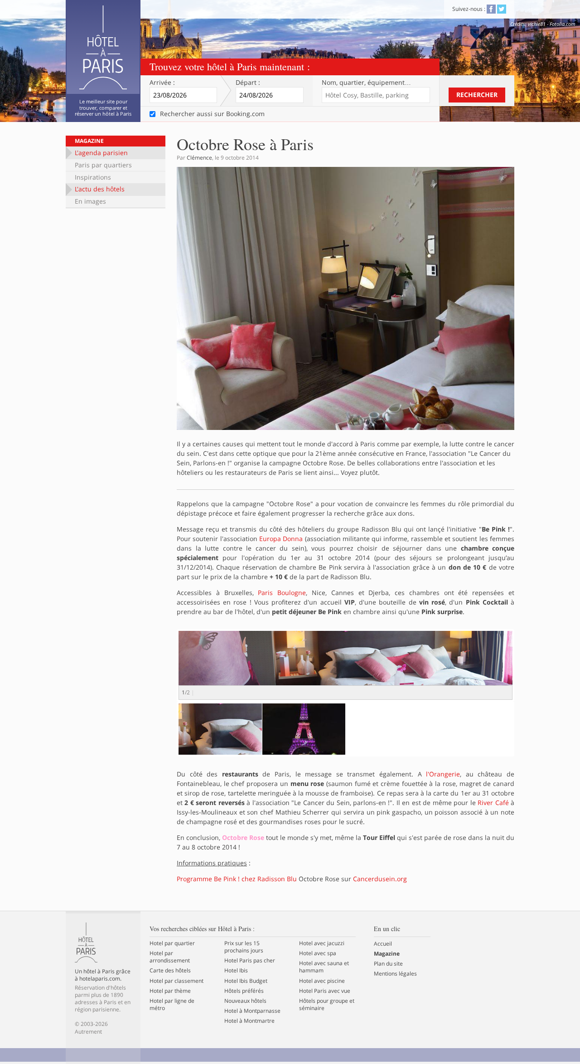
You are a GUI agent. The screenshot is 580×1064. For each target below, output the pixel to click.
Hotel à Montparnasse (252, 1011)
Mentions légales (395, 973)
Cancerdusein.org (380, 878)
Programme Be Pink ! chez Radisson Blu (237, 878)
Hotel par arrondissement (170, 957)
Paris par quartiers (103, 165)
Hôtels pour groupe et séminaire (326, 1004)
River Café (493, 802)
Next (528, 673)
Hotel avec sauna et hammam (324, 967)
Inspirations (93, 177)
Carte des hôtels (170, 970)
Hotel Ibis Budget (245, 981)
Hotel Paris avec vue (324, 991)
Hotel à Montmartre (249, 1021)
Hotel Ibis (236, 970)
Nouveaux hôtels (245, 1001)
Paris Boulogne (282, 592)
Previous (165, 673)
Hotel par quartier (172, 943)
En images (90, 201)
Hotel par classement (176, 981)
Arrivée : (162, 82)
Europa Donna (281, 538)
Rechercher (477, 94)
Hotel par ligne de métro (172, 1004)
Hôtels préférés (244, 991)
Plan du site (388, 963)
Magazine (89, 141)
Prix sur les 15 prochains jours (243, 947)
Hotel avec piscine (322, 981)
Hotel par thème (170, 991)
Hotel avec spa (317, 953)
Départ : (248, 82)
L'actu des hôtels (100, 189)
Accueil (383, 943)
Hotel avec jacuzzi (321, 943)
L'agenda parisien (101, 152)
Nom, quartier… (366, 82)
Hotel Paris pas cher (249, 960)
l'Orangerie (443, 774)
